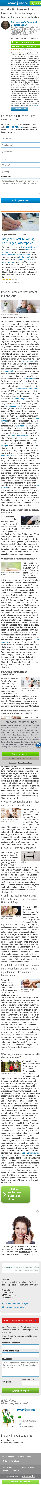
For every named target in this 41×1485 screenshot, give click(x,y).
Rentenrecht (30, 379)
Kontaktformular (25, 46)
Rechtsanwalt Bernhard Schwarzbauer (24, 23)
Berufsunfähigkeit (19, 398)
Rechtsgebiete (25, 1456)
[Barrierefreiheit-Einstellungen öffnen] (38, 744)
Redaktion (18, 1470)
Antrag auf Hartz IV (29, 247)
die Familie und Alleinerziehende (16, 254)
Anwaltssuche (9, 1456)
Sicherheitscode (28, 1379)
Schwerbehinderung (19, 436)
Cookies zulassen (20, 754)
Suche (37, 3)
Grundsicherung (29, 361)
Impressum (7, 1467)
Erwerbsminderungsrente (28, 388)
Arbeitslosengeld (12, 406)
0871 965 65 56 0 (25, 42)
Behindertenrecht (23, 426)
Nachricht (5, 176)
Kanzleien (15, 1461)
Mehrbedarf (24, 257)
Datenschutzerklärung (25, 1467)
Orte (5, 1461)
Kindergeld (9, 371)
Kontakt (6, 1470)
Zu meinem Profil (19, 109)
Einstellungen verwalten (20, 758)
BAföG (18, 418)
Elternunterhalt (7, 455)
